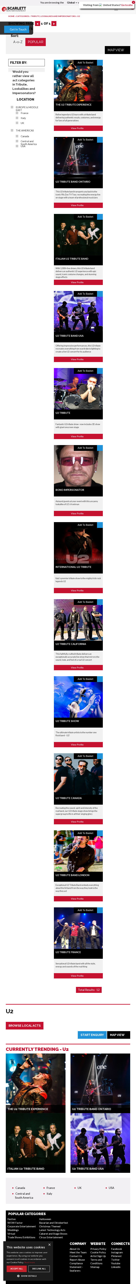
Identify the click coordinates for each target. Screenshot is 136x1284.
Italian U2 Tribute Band (72, 258)
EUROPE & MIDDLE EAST (27, 109)
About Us (75, 1248)
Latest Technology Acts (52, 1229)
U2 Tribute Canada (69, 798)
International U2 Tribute (73, 566)
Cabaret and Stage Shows (53, 1233)
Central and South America (29, 142)
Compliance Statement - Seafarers (76, 1267)
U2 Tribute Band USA (70, 335)
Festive (11, 1219)
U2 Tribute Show (67, 720)
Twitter (115, 1259)
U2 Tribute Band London (72, 875)
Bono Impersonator (70, 489)
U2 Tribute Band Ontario (73, 181)
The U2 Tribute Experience (74, 104)
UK (22, 123)
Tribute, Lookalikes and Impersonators (53, 16)
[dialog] (28, 1261)
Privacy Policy (98, 1248)
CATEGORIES (22, 16)
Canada (25, 136)
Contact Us (76, 1256)
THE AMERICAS (25, 130)
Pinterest (116, 1256)
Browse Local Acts (25, 1025)
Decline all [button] (39, 1268)
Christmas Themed (49, 1226)
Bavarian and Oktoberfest (53, 1222)
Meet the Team (78, 1252)
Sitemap (95, 1266)
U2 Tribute (63, 412)
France (24, 113)
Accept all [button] (16, 1268)
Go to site (127, 4)
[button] (28, 1275)
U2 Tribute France (68, 952)
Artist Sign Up (98, 1256)
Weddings (13, 1229)
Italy (23, 118)
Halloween (45, 1219)
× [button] (49, 1245)
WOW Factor (15, 1222)
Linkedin (115, 1266)
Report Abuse (77, 1259)
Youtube (115, 1263)
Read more (29, 1262)
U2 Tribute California (71, 643)
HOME (11, 16)
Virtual (11, 1233)
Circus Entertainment (51, 1237)
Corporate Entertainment (21, 1226)
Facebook (116, 1248)
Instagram (117, 1252)
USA (23, 146)
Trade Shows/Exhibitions (21, 1237)
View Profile (77, 128)
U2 (78, 16)
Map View (116, 50)
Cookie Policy (98, 1252)
